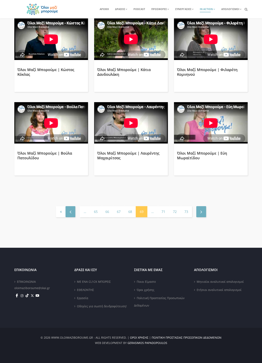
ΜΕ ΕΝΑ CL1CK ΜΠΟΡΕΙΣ (94, 282)
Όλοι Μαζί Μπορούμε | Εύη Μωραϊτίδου (202, 155)
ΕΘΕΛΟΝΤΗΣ (85, 290)
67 (119, 211)
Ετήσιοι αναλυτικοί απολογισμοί (219, 290)
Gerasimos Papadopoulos (147, 343)
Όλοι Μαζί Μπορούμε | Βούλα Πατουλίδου (44, 155)
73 (186, 211)
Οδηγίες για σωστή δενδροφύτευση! (102, 306)
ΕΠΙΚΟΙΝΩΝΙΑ (26, 282)
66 (107, 211)
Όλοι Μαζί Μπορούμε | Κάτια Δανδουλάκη (124, 72)
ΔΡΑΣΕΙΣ (120, 9)
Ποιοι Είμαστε (146, 282)
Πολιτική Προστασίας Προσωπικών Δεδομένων (159, 301)
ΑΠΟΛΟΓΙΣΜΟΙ (230, 9)
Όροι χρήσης (145, 290)
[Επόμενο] (201, 211)
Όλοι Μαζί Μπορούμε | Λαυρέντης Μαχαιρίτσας (128, 155)
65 (96, 211)
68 (130, 211)
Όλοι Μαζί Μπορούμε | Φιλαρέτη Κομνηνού (207, 72)
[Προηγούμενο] (70, 211)
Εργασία (82, 298)
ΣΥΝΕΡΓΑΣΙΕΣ (183, 9)
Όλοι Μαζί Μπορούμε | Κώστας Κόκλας (45, 72)
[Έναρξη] (61, 211)
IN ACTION (206, 9)
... (85, 211)
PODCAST (139, 9)
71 (163, 211)
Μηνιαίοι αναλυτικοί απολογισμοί (220, 282)
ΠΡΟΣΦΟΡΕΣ (159, 9)
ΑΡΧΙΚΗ (104, 9)
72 (175, 211)
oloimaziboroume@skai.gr (32, 288)
